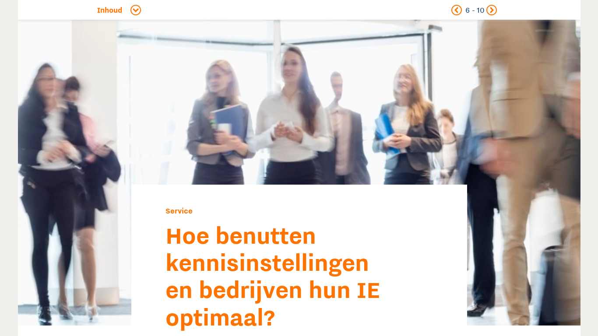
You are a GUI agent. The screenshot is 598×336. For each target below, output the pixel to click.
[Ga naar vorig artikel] (456, 10)
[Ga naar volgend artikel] (491, 10)
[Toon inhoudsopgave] (124, 10)
